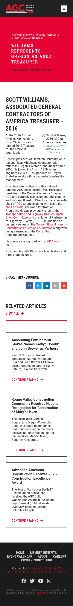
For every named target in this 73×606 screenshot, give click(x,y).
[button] (29, 285)
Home (15, 34)
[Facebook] (24, 580)
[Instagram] (49, 580)
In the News (27, 34)
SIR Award (53, 241)
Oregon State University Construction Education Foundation (36, 226)
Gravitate (36, 595)
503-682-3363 (38, 568)
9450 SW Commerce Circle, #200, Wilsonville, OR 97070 (36, 570)
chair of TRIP (15, 207)
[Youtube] (40, 580)
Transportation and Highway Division (30, 214)
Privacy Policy (42, 592)
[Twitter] (32, 580)
